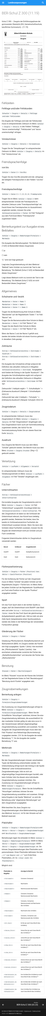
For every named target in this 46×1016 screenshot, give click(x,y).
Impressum (27, 1011)
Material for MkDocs (15, 1013)
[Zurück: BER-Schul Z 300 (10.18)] (3, 1004)
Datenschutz (36, 1011)
